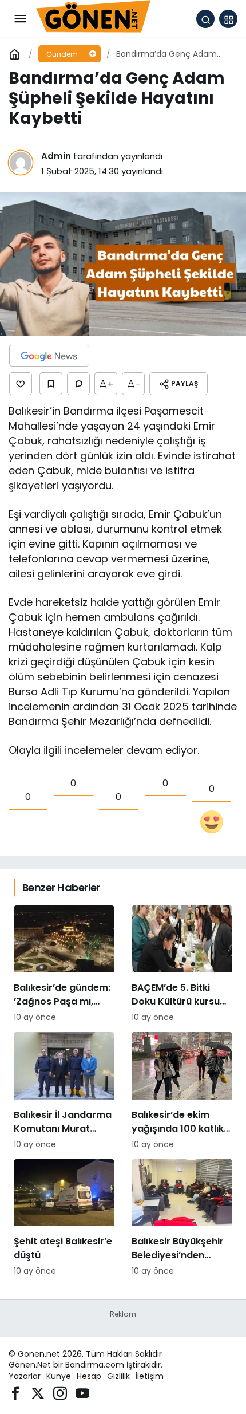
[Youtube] (82, 1393)
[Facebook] (15, 1393)
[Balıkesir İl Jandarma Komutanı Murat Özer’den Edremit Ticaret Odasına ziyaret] (64, 1091)
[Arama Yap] (205, 19)
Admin (56, 156)
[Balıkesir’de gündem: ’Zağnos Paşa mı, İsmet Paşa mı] (64, 964)
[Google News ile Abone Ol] (49, 356)
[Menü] (20, 18)
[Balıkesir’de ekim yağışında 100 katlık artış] (182, 1091)
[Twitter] (38, 1393)
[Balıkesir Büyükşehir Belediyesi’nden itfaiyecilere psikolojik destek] (182, 1218)
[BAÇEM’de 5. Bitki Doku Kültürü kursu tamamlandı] (182, 964)
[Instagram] (60, 1393)
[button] (228, 19)
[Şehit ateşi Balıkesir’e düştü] (64, 1218)
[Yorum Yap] (78, 383)
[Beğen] (20, 383)
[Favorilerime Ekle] (50, 383)
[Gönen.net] (93, 18)
